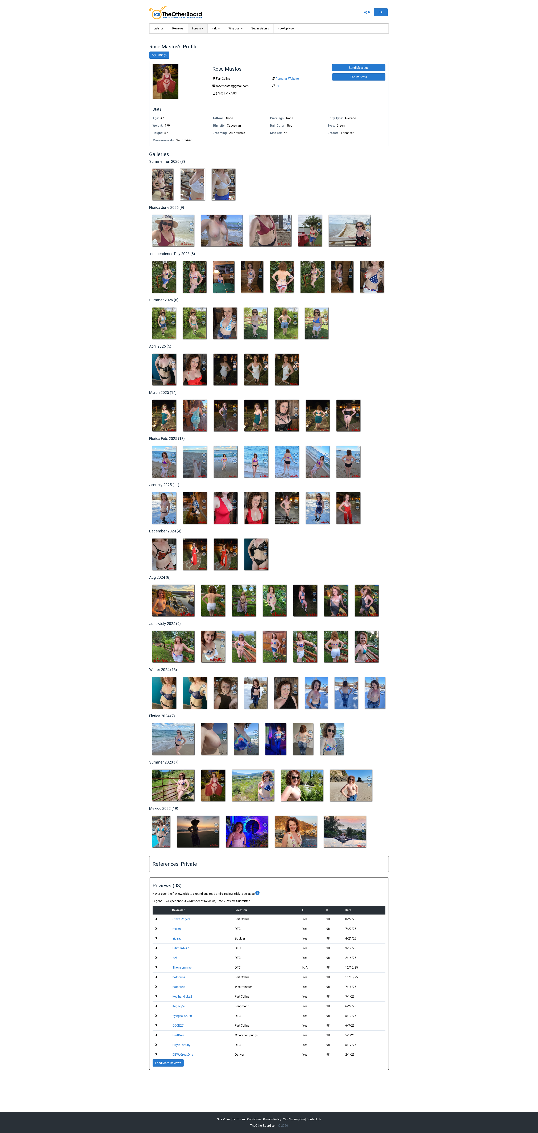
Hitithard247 (181, 948)
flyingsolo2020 (182, 1016)
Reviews (177, 28)
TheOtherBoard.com (263, 1125)
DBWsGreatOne (183, 1054)
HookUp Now (286, 28)
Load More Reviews (168, 1063)
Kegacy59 (179, 1006)
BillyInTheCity (181, 1045)
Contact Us (314, 1119)
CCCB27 (178, 1025)
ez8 (175, 958)
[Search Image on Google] (170, 184)
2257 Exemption (294, 1119)
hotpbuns (179, 977)
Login (366, 12)
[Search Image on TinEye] (170, 177)
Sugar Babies (260, 28)
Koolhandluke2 (182, 996)
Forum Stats (359, 77)
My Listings (159, 55)
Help (215, 28)
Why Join (234, 28)
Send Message (359, 67)
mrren (177, 928)
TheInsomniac (182, 967)
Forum (196, 28)
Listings (159, 28)
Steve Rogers (181, 919)
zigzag (177, 938)
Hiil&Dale (178, 1035)
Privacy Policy (272, 1119)
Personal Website (287, 78)
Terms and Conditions (246, 1119)
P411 (279, 86)
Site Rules (223, 1119)
